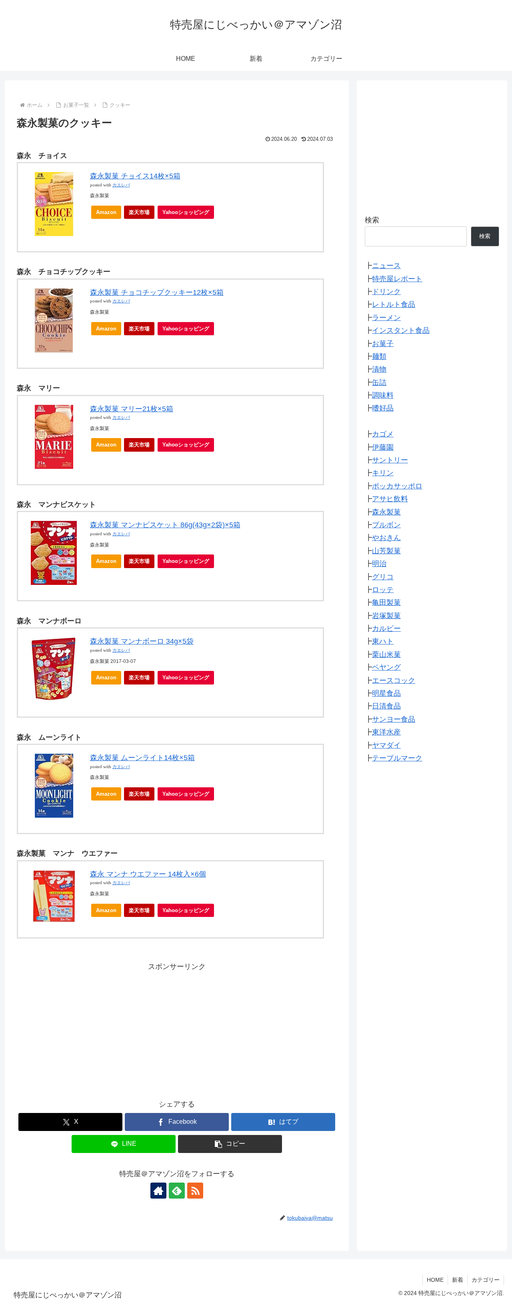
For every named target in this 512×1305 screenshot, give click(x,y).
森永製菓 (386, 512)
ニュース (386, 266)
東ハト (383, 642)
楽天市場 (139, 212)
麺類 (379, 356)
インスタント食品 (401, 330)
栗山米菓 (386, 654)
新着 (457, 1280)
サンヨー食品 (393, 719)
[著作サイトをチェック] (158, 1191)
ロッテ (383, 590)
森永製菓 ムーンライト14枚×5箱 (142, 758)
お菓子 (383, 344)
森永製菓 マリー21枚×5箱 (131, 409)
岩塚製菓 (386, 616)
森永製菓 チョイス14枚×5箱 (135, 176)
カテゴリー (486, 1280)
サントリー (390, 460)
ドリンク (386, 292)
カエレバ (121, 185)
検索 (372, 220)
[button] (230, 1144)
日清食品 (386, 706)
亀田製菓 (386, 602)
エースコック (393, 681)
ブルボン (386, 525)
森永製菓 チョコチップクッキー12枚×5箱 (157, 292)
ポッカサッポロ (397, 486)
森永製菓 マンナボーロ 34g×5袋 (142, 641)
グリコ (383, 577)
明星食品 (386, 693)
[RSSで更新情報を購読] (195, 1191)
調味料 (383, 395)
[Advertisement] (177, 1029)
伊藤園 (383, 447)
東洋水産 (386, 732)
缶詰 (379, 382)
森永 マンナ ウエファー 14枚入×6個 (148, 874)
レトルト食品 (393, 304)
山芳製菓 (386, 551)
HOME (435, 1280)
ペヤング (386, 667)
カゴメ (383, 434)
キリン (383, 473)
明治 (379, 564)
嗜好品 (383, 408)
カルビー (386, 628)
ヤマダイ (386, 745)
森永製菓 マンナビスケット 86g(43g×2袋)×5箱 (165, 525)
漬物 (379, 369)
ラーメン (386, 318)
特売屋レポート (397, 279)
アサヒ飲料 (390, 499)
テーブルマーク (397, 758)
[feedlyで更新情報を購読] (177, 1191)
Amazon (106, 212)
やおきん (386, 538)
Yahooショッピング (185, 212)
